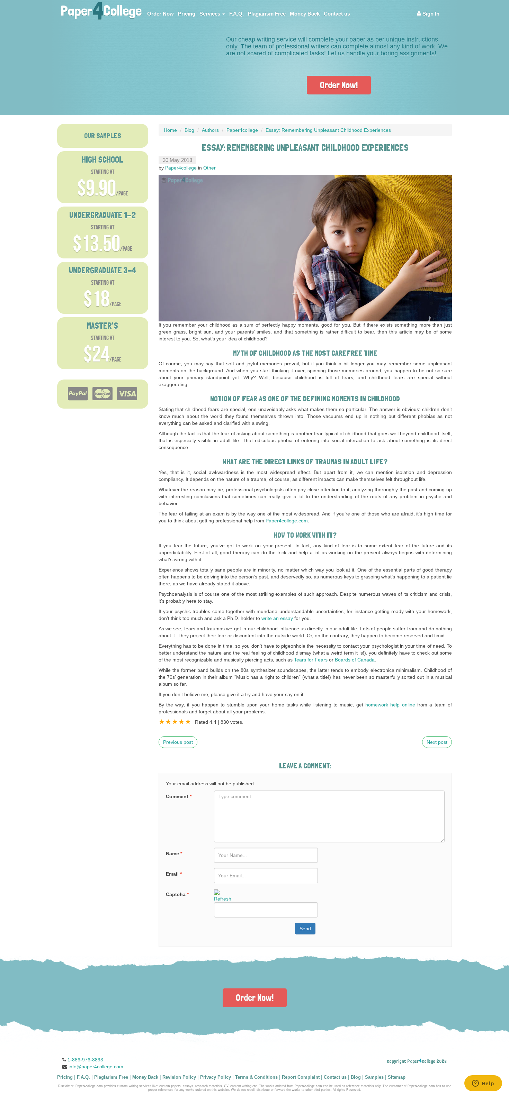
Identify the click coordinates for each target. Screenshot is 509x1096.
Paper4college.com (287, 520)
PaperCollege (101, 8)
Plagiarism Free (267, 14)
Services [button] (210, 14)
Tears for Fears (311, 660)
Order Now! (339, 85)
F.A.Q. (236, 14)
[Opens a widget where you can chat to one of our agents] (483, 1084)
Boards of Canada (355, 660)
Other (209, 168)
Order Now (160, 14)
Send (305, 928)
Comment (178, 796)
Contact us (337, 14)
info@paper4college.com (96, 1066)
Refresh (222, 899)
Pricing (186, 14)
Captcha (177, 894)
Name (174, 853)
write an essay (277, 618)
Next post (437, 742)
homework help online (390, 704)
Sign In (430, 14)
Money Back (305, 14)
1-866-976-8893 (85, 1059)
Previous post (178, 742)
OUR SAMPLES (102, 135)
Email (174, 874)
